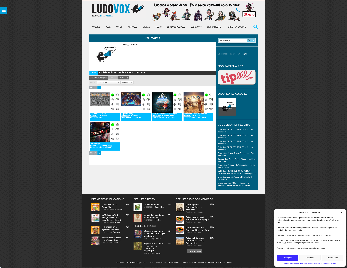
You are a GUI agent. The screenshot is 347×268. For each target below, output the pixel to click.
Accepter (288, 258)
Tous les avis (195, 251)
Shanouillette (159, 207)
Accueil (96, 27)
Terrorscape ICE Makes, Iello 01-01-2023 (101, 145)
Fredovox (118, 209)
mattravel (158, 239)
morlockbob (198, 217)
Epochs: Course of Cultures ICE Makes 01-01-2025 (195, 116)
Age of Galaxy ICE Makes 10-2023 (131, 116)
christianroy (198, 238)
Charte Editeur (120, 263)
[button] (341, 212)
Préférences (332, 258)
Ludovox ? (196, 27)
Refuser (310, 258)
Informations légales (291, 263)
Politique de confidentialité (310, 263)
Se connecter (214, 27)
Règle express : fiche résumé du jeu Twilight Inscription (154, 233)
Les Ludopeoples (176, 27)
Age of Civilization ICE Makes (98, 116)
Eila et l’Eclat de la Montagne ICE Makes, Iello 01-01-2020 (165, 116)
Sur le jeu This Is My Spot (197, 220)
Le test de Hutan (151, 204)
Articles (132, 27)
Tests (158, 27)
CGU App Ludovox (225, 263)
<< (91, 87)
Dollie (220, 129)
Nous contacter (174, 263)
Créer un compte (237, 27)
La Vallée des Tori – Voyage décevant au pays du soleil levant (111, 217)
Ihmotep (221, 159)
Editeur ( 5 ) (123, 78)
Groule (115, 243)
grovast (196, 204)
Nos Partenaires (133, 263)
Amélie (117, 222)
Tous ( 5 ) (113, 78)
